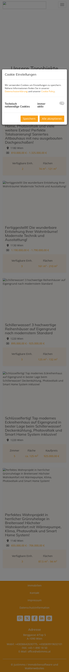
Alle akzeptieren (52, 118)
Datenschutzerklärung (16, 91)
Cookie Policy (48, 91)
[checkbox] (61, 103)
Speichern (29, 118)
